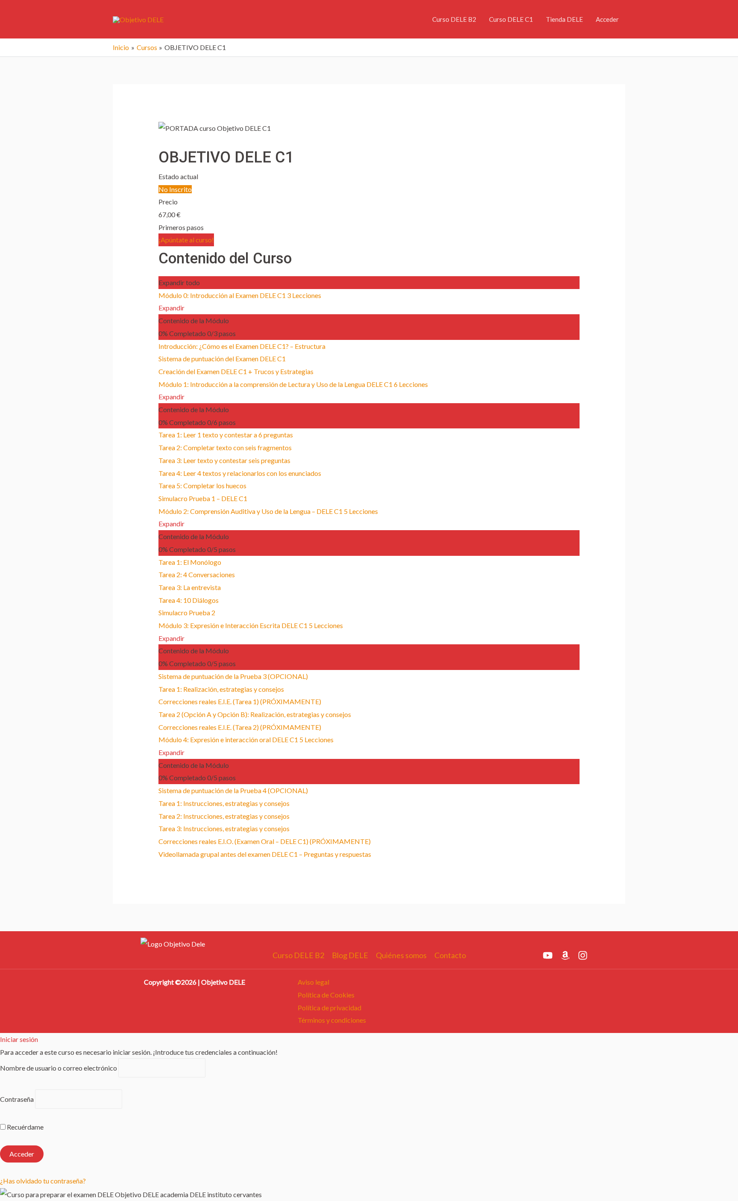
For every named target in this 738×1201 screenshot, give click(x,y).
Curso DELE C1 (511, 19)
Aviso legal (313, 982)
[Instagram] (583, 955)
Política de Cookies (326, 995)
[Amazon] (565, 955)
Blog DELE (350, 955)
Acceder (607, 19)
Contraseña (17, 1099)
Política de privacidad (329, 1007)
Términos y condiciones (332, 1020)
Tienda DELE (564, 19)
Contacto (450, 955)
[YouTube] (548, 955)
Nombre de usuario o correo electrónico (58, 1068)
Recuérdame (25, 1127)
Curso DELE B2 (454, 19)
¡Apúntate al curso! (186, 240)
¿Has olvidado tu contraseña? (43, 1181)
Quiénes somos (401, 955)
